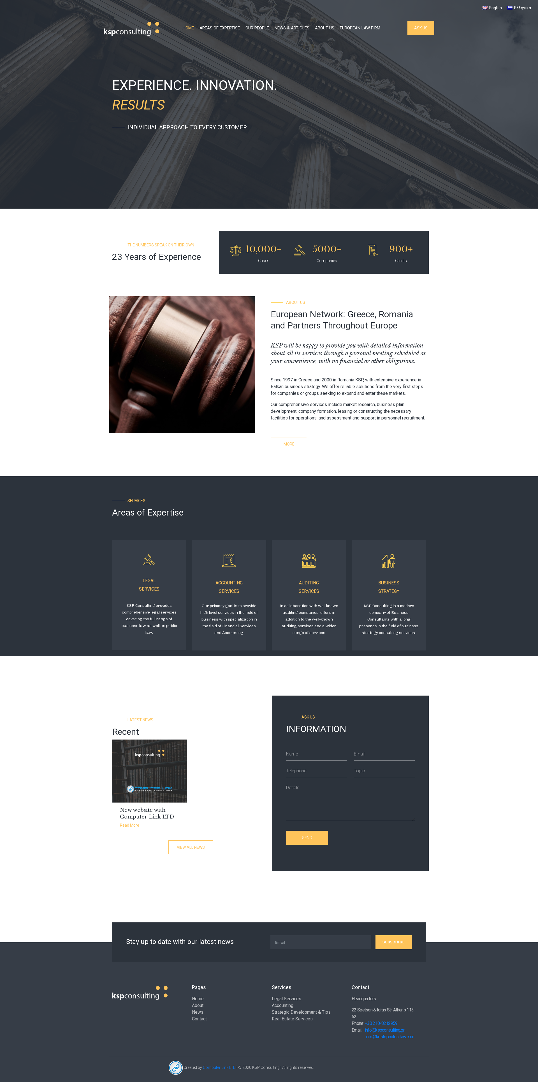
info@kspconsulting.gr (384, 1030)
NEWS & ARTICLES (292, 28)
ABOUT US (324, 28)
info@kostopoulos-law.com (390, 1036)
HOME (188, 28)
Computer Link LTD (219, 1067)
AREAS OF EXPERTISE (220, 28)
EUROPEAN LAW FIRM (360, 28)
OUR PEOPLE (257, 28)
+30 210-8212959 (381, 1023)
